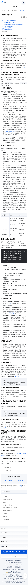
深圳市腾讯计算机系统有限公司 (9, 569)
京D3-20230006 (19, 576)
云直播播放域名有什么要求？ (9, 22)
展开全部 (4, 31)
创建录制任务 (6, 519)
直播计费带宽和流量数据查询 (10, 508)
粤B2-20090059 (13, 571)
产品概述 (5, 496)
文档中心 (3, 10)
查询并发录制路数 (7, 511)
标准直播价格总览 (7, 499)
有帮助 (10, 480)
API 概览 (5, 513)
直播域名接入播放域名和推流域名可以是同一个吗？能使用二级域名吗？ (13, 25)
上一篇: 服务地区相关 (6, 468)
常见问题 (14, 10)
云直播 (13, 7)
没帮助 (19, 480)
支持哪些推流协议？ (7, 28)
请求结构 (5, 516)
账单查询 (5, 502)
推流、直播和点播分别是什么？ (10, 20)
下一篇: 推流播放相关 (6, 470)
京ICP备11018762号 (13, 575)
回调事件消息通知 (7, 505)
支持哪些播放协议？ (7, 30)
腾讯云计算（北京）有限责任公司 (10, 574)
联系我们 (14, 556)
